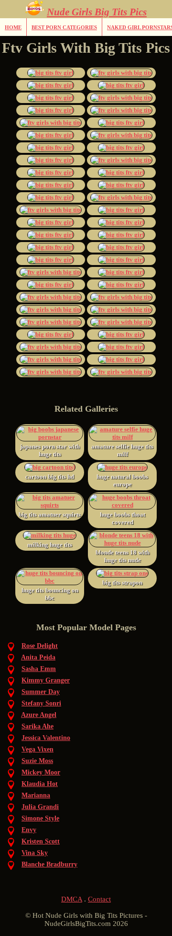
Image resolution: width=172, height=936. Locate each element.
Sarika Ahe (38, 726)
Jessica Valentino (46, 737)
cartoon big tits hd (49, 476)
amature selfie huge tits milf (122, 450)
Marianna (36, 795)
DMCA (71, 899)
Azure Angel (38, 714)
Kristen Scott (41, 841)
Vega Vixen (38, 749)
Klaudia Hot (40, 783)
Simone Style (40, 818)
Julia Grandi (40, 806)
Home (13, 27)
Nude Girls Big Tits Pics (97, 12)
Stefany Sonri (41, 703)
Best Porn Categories (64, 27)
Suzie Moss (37, 760)
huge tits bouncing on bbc (50, 594)
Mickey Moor (41, 772)
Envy (29, 829)
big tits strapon (122, 582)
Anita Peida (38, 657)
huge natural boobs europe (122, 480)
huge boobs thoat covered (122, 518)
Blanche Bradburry (49, 864)
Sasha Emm (39, 668)
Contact (99, 899)
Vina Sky (35, 852)
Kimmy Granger (46, 680)
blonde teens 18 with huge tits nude (123, 556)
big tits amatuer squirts (50, 514)
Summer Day (41, 691)
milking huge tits (49, 544)
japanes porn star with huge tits (50, 450)
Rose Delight (40, 645)
